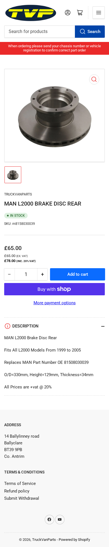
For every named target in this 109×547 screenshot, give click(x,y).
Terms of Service (20, 483)
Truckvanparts (18, 194)
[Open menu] (99, 12)
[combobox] (54, 31)
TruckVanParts (44, 539)
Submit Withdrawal (21, 498)
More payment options (55, 302)
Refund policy (16, 491)
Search (93, 31)
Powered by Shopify (74, 539)
